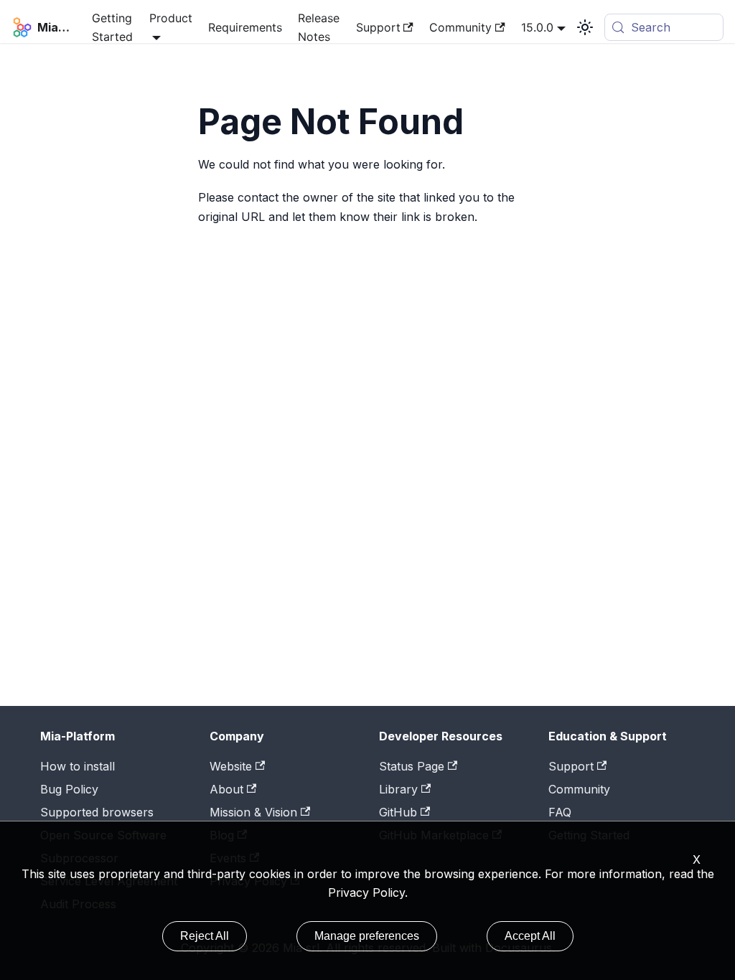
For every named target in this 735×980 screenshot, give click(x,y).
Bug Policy (69, 789)
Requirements (245, 27)
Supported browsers (97, 812)
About (226, 789)
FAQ (559, 812)
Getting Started (112, 27)
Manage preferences (366, 936)
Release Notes (319, 27)
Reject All (204, 936)
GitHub (398, 812)
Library (398, 789)
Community (460, 27)
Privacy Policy (366, 892)
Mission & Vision (253, 812)
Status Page (411, 766)
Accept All (530, 936)
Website (231, 766)
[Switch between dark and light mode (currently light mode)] (585, 27)
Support (378, 27)
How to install (77, 766)
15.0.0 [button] (537, 27)
